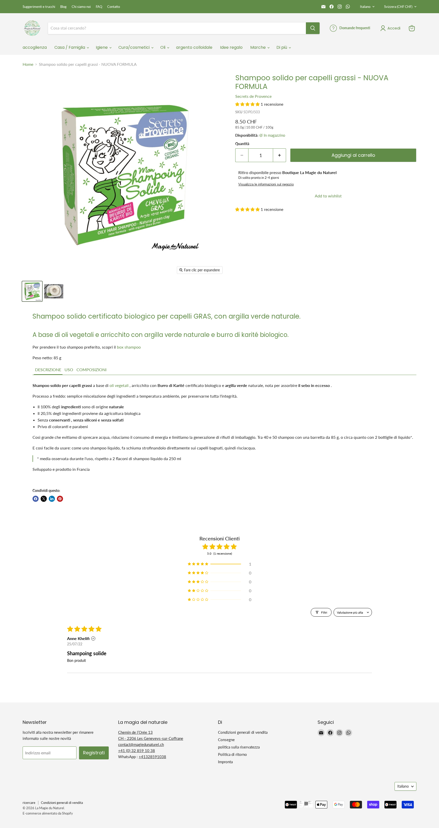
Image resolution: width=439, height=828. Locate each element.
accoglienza (35, 47)
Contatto (113, 7)
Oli (163, 47)
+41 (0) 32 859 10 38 (136, 750)
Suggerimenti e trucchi (39, 7)
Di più (282, 47)
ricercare (29, 803)
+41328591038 (152, 756)
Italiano (365, 7)
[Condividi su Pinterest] (60, 499)
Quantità (242, 144)
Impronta (225, 761)
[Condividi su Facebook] (36, 499)
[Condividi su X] (44, 499)
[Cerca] (313, 28)
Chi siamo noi (81, 7)
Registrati (94, 752)
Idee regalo (231, 47)
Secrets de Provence (253, 96)
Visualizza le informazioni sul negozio (266, 184)
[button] (248, 104)
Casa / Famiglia (70, 47)
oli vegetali (119, 385)
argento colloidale (194, 47)
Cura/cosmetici (134, 47)
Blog (63, 7)
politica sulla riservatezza (239, 747)
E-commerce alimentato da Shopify (48, 813)
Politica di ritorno (232, 754)
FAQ (99, 7)
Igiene (102, 47)
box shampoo (129, 347)
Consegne (226, 739)
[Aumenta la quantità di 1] (279, 155)
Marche (258, 47)
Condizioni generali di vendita (243, 732)
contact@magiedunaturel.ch (141, 744)
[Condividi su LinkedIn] (52, 499)
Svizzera (398, 7)
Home (28, 64)
